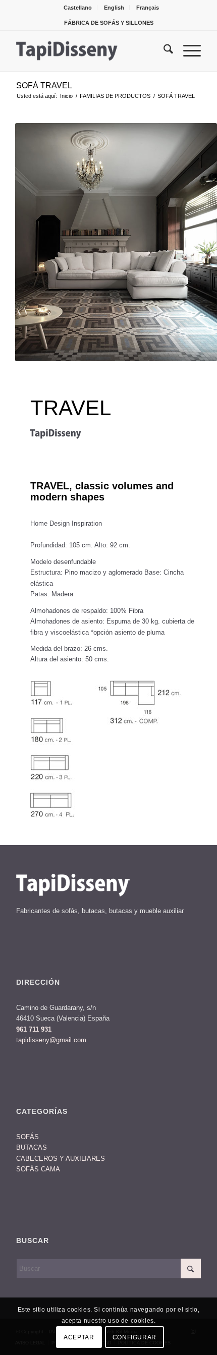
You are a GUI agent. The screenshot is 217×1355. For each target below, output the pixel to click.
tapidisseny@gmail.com (51, 1040)
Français (147, 8)
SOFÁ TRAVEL (44, 85)
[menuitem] (78, 7)
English (114, 8)
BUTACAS (31, 1147)
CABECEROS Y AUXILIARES (60, 1158)
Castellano (78, 8)
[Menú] (187, 51)
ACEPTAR (79, 1337)
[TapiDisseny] (90, 51)
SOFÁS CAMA (38, 1169)
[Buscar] (163, 51)
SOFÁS (27, 1137)
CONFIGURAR (134, 1337)
